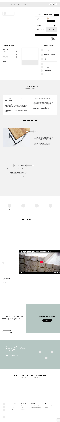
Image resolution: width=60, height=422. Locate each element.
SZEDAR (20, 7)
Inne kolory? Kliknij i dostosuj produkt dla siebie (10, 13)
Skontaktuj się (47, 320)
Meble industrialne (6, 7)
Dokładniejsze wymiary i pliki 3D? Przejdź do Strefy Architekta (30, 62)
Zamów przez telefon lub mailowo (43, 39)
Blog (22, 405)
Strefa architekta (24, 411)
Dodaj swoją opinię (10, 333)
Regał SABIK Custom (9, 358)
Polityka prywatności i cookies (49, 405)
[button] (56, 15)
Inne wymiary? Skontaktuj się (53, 39)
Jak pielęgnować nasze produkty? (36, 407)
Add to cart (46, 34)
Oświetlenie (14, 405)
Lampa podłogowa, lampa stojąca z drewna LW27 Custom (15, 360)
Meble (15, 4)
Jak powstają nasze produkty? (35, 405)
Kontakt (22, 412)
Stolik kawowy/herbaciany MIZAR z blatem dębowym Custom (15, 363)
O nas (22, 407)
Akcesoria (19, 4)
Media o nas (23, 409)
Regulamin (46, 407)
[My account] (56, 4)
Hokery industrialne (14, 7)
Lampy (11, 4)
